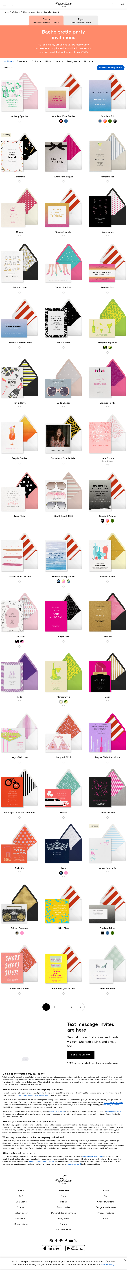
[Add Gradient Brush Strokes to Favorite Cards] (19, 581)
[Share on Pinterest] (61, 1240)
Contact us (21, 1201)
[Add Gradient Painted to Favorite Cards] (107, 526)
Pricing (63, 1201)
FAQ (21, 1196)
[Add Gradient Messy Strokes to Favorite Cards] (63, 586)
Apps (105, 1218)
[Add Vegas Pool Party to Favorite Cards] (107, 873)
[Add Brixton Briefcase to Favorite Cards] (19, 938)
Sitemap (21, 1207)
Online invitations (105, 1201)
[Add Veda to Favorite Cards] (19, 702)
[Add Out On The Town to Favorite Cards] (63, 292)
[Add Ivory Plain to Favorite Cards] (19, 521)
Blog (106, 1196)
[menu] (4, 4)
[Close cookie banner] (125, 1260)
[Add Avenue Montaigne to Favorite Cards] (63, 181)
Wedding (16, 12)
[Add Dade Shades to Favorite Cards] (63, 408)
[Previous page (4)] (46, 1007)
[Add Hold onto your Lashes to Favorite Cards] (63, 993)
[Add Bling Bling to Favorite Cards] (63, 933)
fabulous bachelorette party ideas (33, 1095)
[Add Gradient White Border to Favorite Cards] (63, 126)
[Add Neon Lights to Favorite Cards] (107, 237)
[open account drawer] (122, 4)
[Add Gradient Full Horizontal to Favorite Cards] (19, 347)
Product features (105, 1213)
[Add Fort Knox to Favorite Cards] (107, 641)
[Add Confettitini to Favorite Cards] (19, 181)
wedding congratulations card (41, 1161)
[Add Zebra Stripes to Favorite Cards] (63, 347)
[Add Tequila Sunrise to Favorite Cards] (19, 463)
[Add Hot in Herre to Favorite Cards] (19, 408)
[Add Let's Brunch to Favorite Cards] (107, 465)
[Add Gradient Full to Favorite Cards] (107, 126)
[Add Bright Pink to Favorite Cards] (63, 641)
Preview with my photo (110, 67)
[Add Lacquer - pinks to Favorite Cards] (107, 408)
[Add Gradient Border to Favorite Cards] (63, 237)
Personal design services (63, 1213)
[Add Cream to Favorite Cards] (19, 237)
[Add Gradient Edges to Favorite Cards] (107, 938)
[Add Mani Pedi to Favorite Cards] (19, 646)
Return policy (21, 1213)
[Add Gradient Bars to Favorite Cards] (107, 292)
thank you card (74, 1164)
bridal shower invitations (92, 1156)
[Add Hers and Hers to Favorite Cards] (107, 993)
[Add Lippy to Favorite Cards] (107, 702)
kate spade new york (114, 1111)
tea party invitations (111, 1105)
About (63, 1196)
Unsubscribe (21, 1218)
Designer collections (106, 1207)
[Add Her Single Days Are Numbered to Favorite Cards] (19, 817)
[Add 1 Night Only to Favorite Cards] (19, 873)
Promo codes (63, 1207)
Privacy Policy (107, 1264)
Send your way (81, 1055)
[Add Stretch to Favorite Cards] (63, 817)
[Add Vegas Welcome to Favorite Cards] (19, 762)
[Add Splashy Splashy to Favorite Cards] (19, 121)
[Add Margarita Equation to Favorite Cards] (107, 352)
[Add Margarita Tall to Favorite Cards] (107, 181)
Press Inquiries (63, 1229)
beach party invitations (113, 1102)
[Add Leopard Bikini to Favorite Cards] (63, 762)
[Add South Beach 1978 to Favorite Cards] (63, 521)
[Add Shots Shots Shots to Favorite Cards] (19, 993)
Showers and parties (31, 12)
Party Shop (63, 1218)
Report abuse (21, 1224)
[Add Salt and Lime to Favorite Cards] (19, 292)
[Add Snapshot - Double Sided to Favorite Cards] (63, 463)
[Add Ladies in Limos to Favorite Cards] (107, 817)
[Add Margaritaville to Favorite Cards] (63, 707)
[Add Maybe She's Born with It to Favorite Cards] (107, 762)
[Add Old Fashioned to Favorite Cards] (107, 581)
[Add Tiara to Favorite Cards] (63, 878)
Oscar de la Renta (57, 1111)
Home (6, 12)
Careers (63, 1224)
